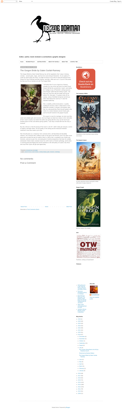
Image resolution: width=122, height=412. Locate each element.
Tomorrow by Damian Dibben (86, 353)
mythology (57, 151)
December (82, 336)
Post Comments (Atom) (33, 209)
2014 (79, 382)
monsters (52, 151)
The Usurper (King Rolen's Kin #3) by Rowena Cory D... (88, 350)
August (81, 345)
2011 (79, 389)
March (81, 366)
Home (21, 61)
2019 (79, 334)
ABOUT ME (65, 61)
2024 (79, 323)
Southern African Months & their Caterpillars (82, 311)
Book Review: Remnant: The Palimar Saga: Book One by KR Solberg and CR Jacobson (82, 299)
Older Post (69, 206)
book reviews (35, 151)
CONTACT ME (74, 61)
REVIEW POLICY (30, 61)
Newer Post (24, 206)
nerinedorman (95, 295)
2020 (79, 332)
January (81, 370)
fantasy (45, 151)
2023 (79, 325)
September (82, 343)
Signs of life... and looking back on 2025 (82, 306)
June (80, 359)
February (81, 368)
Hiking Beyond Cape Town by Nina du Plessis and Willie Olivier (82, 287)
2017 (79, 375)
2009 (79, 393)
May (80, 361)
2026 (79, 319)
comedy (41, 151)
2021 (79, 330)
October (81, 341)
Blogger (68, 407)
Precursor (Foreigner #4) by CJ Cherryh (82, 293)
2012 (79, 386)
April (80, 364)
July (80, 347)
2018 (79, 373)
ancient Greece (28, 151)
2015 (79, 380)
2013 (79, 384)
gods (48, 151)
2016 (79, 378)
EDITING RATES (41, 61)
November (82, 338)
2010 (79, 391)
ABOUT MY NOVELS (53, 61)
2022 (79, 328)
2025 (79, 321)
